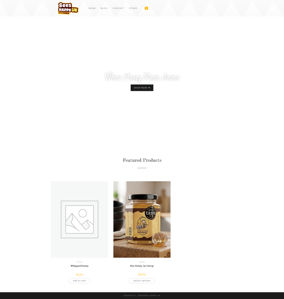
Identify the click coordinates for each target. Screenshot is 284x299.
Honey (79, 262)
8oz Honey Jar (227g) (142, 266)
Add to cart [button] (79, 281)
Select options (142, 281)
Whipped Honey (80, 266)
